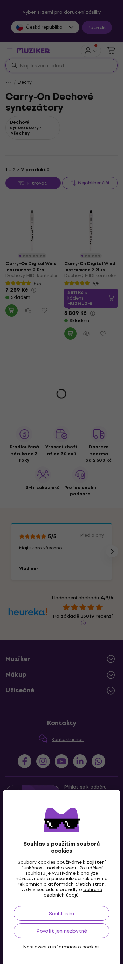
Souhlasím (61, 913)
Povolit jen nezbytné (61, 931)
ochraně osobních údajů (73, 892)
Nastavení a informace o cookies (61, 947)
